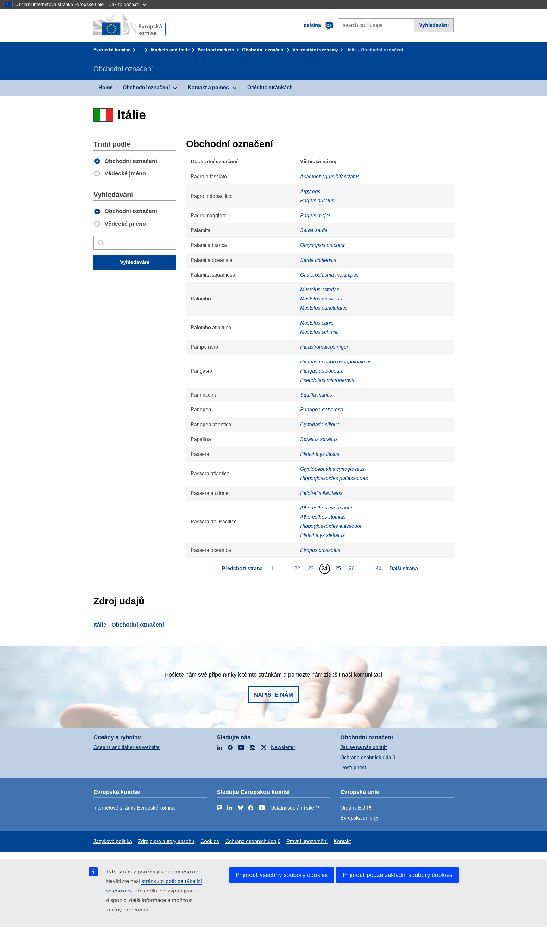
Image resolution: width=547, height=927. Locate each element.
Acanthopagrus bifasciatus (330, 176)
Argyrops (310, 191)
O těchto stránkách (270, 87)
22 (298, 568)
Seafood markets (216, 49)
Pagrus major (315, 215)
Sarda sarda (314, 230)
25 (339, 568)
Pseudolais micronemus (327, 380)
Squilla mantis (316, 395)
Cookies (209, 841)
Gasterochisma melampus (329, 275)
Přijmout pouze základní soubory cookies (397, 875)
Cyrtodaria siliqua (320, 424)
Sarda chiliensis (318, 260)
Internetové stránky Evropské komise (134, 807)
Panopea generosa (321, 409)
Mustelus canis (317, 322)
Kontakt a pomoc (208, 87)
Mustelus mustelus (321, 298)
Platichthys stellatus (322, 535)
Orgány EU (352, 807)
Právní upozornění (307, 841)
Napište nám (273, 694)
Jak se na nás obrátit (363, 747)
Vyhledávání (434, 25)
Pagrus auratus (317, 200)
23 (311, 568)
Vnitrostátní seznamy (315, 49)
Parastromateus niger (324, 347)
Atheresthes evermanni (326, 507)
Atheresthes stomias (323, 517)
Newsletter (283, 747)
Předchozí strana (242, 568)
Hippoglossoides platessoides (334, 478)
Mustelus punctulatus (324, 308)
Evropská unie (356, 818)
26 (352, 568)
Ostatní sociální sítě (292, 807)
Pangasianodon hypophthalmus (336, 361)
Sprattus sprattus (319, 439)
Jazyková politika (112, 841)
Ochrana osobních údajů (367, 757)
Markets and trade (170, 49)
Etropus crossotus (320, 550)
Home (105, 87)
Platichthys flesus (319, 454)
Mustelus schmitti (319, 332)
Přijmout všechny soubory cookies (282, 875)
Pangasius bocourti (321, 371)
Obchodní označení (263, 49)
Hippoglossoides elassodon (331, 526)
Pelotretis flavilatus (321, 493)
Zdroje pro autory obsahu (166, 841)
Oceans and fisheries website (126, 747)
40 (379, 568)
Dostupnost (353, 767)
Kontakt (342, 841)
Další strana (403, 568)
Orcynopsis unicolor (322, 245)
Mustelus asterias (319, 289)
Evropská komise (111, 49)
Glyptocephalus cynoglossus (332, 469)
